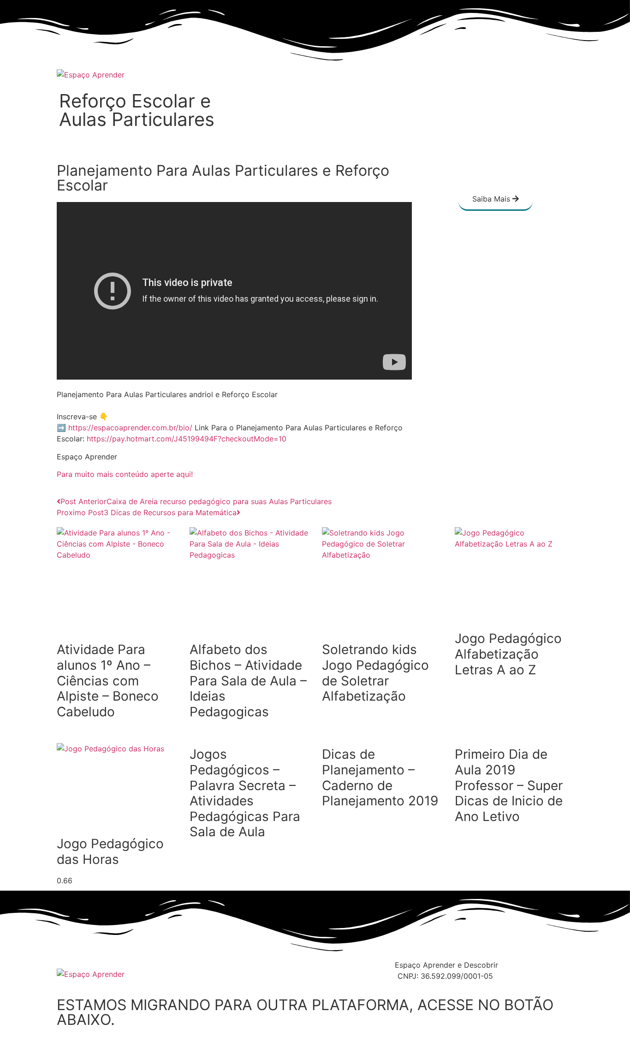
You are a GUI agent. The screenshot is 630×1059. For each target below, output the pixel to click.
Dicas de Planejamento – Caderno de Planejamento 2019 (380, 777)
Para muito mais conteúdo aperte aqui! (125, 474)
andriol (201, 394)
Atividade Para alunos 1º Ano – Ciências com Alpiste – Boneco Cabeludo (108, 680)
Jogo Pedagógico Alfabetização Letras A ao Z (508, 654)
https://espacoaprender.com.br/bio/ (130, 427)
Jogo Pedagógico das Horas (110, 851)
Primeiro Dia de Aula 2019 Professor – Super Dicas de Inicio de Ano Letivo (509, 785)
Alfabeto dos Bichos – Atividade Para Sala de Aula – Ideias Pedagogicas (248, 680)
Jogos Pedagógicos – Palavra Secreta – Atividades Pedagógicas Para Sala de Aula (245, 792)
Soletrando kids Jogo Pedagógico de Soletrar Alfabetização (375, 673)
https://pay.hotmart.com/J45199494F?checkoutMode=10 (186, 438)
